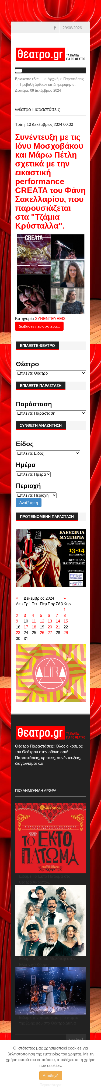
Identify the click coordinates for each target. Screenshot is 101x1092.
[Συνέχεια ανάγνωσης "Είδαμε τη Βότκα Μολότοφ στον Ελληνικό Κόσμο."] (50, 920)
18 (34, 627)
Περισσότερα (50, 1085)
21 (58, 627)
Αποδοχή (50, 1075)
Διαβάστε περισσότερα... (39, 326)
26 (42, 632)
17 (26, 627)
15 (66, 621)
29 (66, 632)
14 (58, 621)
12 (42, 621)
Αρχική (53, 79)
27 (50, 632)
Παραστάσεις (73, 79)
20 (50, 627)
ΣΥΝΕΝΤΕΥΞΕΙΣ (50, 318)
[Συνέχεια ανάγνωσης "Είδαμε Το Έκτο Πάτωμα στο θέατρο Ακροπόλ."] (50, 838)
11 (34, 621)
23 (18, 632)
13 (50, 621)
